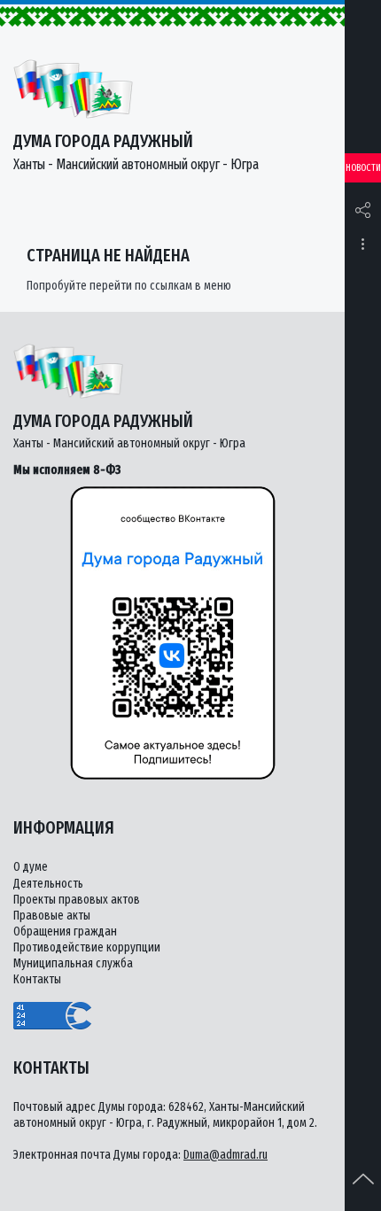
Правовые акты (51, 915)
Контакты (37, 979)
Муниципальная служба (73, 963)
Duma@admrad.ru (225, 1154)
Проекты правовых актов (76, 899)
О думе (30, 866)
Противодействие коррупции (86, 947)
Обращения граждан (65, 931)
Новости (363, 168)
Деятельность (48, 883)
